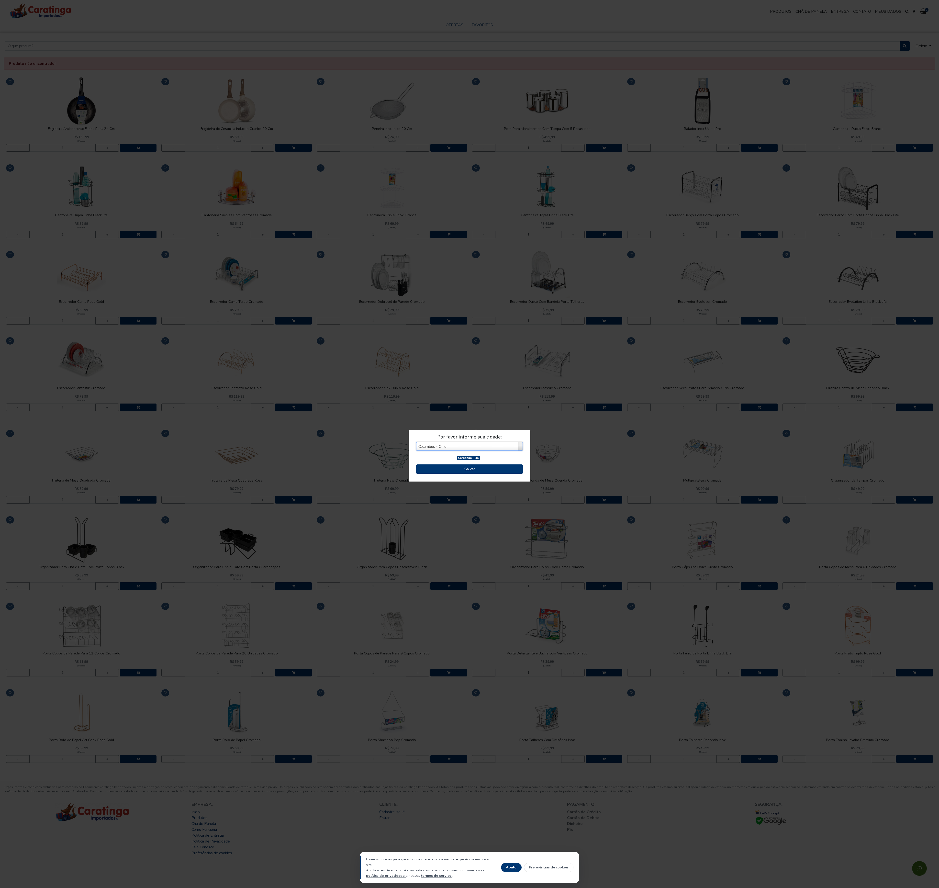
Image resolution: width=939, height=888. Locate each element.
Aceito (511, 867)
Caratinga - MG (468, 458)
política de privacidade (386, 875)
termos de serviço (436, 875)
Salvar (469, 469)
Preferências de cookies (549, 867)
